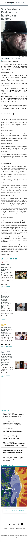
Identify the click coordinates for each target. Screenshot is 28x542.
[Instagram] (18, 486)
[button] (3, 468)
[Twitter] (10, 486)
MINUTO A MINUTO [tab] (6, 410)
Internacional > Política (6, 352)
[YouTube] (22, 486)
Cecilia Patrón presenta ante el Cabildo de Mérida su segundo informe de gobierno (6, 331)
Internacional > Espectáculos (11, 58)
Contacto (5, 491)
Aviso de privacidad (20, 491)
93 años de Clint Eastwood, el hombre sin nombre (11, 14)
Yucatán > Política (4, 325)
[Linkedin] (14, 486)
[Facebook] (5, 486)
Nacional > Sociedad (4, 262)
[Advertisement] (14, 395)
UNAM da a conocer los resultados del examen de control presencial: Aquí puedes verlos (6, 269)
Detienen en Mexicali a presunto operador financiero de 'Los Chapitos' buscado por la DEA (6, 301)
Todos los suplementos (15, 473)
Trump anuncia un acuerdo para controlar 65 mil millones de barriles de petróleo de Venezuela (6, 359)
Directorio (12, 491)
